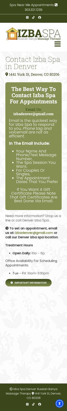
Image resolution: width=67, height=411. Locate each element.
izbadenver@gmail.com (33, 113)
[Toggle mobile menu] (58, 43)
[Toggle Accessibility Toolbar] (59, 403)
